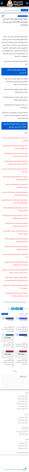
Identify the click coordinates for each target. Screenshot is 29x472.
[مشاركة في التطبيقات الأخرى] (8, 308)
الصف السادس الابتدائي (22, 408)
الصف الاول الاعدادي (22, 417)
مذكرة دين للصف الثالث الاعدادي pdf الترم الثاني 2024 (8, 346)
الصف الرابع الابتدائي (22, 406)
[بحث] (2, 3)
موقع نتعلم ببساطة (19, 45)
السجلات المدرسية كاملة (21, 431)
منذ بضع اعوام (24, 326)
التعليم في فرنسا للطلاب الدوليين (11, 10)
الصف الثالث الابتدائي (22, 398)
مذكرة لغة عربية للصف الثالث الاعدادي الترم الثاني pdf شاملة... (22, 362)
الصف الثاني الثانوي (22, 448)
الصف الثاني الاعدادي (22, 422)
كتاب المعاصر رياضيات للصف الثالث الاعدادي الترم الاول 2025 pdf (8, 329)
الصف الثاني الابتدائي (22, 401)
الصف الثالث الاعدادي (23, 16)
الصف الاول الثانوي (23, 443)
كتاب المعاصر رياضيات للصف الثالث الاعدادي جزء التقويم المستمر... (22, 329)
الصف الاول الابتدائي (22, 396)
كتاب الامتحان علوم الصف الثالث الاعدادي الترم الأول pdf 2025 (21, 346)
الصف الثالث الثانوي (22, 445)
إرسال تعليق (23, 376)
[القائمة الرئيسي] (27, 3)
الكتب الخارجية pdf (23, 434)
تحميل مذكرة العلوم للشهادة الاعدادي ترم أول (15, 302)
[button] (21, 308)
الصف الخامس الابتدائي (22, 403)
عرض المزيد (4, 313)
